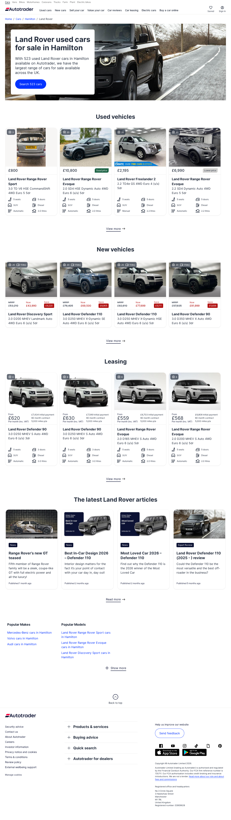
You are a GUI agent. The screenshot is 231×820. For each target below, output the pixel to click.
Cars (18, 18)
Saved (211, 11)
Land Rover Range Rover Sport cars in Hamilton (85, 635)
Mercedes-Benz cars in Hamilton (29, 632)
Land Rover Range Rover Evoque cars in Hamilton (83, 645)
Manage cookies (13, 774)
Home (8, 18)
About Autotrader (15, 736)
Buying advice (85, 737)
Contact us (11, 731)
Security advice (14, 726)
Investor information (17, 746)
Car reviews (115, 10)
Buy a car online (169, 10)
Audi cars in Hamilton (21, 644)
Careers (9, 741)
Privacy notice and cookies (21, 751)
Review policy (13, 762)
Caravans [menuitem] (46, 2)
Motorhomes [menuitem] (33, 2)
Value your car (95, 10)
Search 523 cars (30, 84)
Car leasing (131, 10)
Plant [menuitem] (72, 2)
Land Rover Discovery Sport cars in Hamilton (85, 655)
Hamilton (30, 18)
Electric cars (149, 10)
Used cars (45, 10)
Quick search (84, 748)
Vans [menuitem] (14, 2)
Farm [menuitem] (65, 2)
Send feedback (169, 733)
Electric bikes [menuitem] (84, 2)
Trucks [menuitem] (57, 2)
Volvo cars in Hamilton (22, 638)
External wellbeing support (20, 767)
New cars (60, 10)
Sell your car (76, 10)
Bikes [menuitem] (22, 2)
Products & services (90, 727)
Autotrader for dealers (93, 759)
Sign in (222, 11)
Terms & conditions (16, 757)
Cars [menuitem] (7, 2)
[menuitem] (45, 10)
